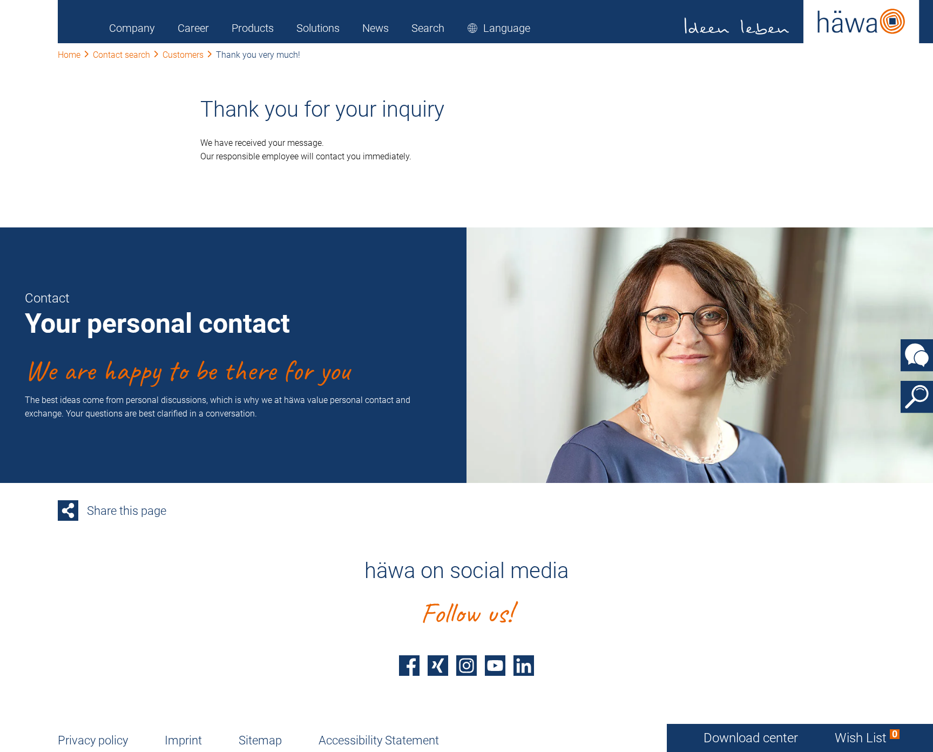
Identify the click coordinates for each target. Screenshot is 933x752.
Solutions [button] (318, 28)
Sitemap (260, 740)
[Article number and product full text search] (917, 397)
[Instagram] (466, 665)
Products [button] (253, 28)
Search (427, 28)
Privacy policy (93, 740)
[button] (498, 28)
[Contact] (917, 355)
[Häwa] (802, 21)
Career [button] (193, 28)
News (375, 28)
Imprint (183, 740)
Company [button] (132, 28)
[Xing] (438, 665)
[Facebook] (409, 665)
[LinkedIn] (523, 665)
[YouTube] (495, 665)
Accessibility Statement (379, 740)
